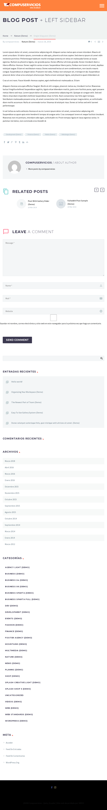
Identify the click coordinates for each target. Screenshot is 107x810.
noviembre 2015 (12, 493)
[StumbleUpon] (27, 142)
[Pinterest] (16, 142)
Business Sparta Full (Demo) (22, 599)
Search (101, 358)
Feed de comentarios (15, 756)
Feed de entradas (13, 749)
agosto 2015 (10, 512)
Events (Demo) (13, 618)
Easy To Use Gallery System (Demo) (27, 412)
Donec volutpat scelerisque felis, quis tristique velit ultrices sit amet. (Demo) (45, 423)
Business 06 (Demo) (16, 586)
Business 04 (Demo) (16, 580)
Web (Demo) (12, 708)
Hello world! (16, 381)
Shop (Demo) (12, 676)
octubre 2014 (11, 518)
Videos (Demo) (13, 701)
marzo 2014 (10, 531)
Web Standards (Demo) (19, 714)
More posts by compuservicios (41, 169)
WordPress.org (12, 762)
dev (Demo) (11, 606)
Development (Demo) (13, 134)
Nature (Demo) (28, 41)
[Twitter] (8, 142)
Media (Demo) (50, 134)
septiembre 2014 (12, 525)
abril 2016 (9, 467)
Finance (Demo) (33, 134)
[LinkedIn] (23, 142)
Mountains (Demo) (16, 644)
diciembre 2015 (12, 486)
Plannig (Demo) (14, 670)
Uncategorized (14, 695)
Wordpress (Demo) (16, 721)
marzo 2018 (10, 461)
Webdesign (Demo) (68, 134)
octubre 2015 (11, 499)
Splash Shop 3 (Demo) (18, 689)
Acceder (9, 742)
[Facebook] (4, 142)
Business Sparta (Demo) (19, 593)
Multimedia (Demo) (16, 650)
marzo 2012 (10, 544)
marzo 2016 (10, 473)
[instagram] (55, 787)
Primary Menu (102, 6)
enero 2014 (10, 537)
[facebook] (52, 787)
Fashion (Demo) (14, 625)
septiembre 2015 (12, 505)
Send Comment (17, 339)
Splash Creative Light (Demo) (22, 682)
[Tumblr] (20, 142)
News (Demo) (12, 663)
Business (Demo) (14, 574)
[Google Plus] (12, 142)
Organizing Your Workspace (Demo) (27, 392)
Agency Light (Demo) (17, 567)
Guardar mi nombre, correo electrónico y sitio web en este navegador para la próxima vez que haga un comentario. (50, 323)
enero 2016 (10, 480)
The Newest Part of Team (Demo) (26, 402)
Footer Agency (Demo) (18, 638)
